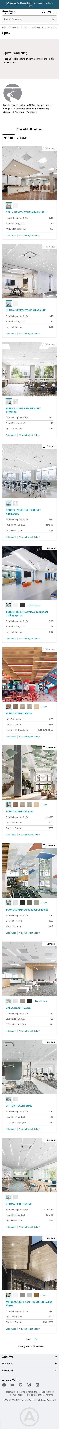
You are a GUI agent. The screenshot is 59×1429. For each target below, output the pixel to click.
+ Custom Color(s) (33, 605)
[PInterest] (20, 1385)
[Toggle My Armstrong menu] (43, 12)
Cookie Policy (48, 1392)
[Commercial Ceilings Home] (9, 12)
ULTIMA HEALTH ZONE (19, 1204)
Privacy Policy (16, 1395)
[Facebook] (4, 1385)
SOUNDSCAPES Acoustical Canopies (27, 909)
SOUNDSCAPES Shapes (19, 811)
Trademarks (10, 1392)
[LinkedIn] (37, 1385)
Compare (50, 148)
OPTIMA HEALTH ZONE (19, 1106)
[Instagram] (28, 1385)
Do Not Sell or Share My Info (40, 1395)
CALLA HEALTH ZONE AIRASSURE (25, 212)
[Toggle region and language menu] (49, 12)
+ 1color (43, 707)
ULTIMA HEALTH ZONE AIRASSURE (26, 310)
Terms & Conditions (28, 1392)
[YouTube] (12, 1385)
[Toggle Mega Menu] (55, 12)
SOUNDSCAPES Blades (19, 713)
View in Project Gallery (29, 235)
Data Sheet (11, 235)
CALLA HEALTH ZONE (18, 1008)
